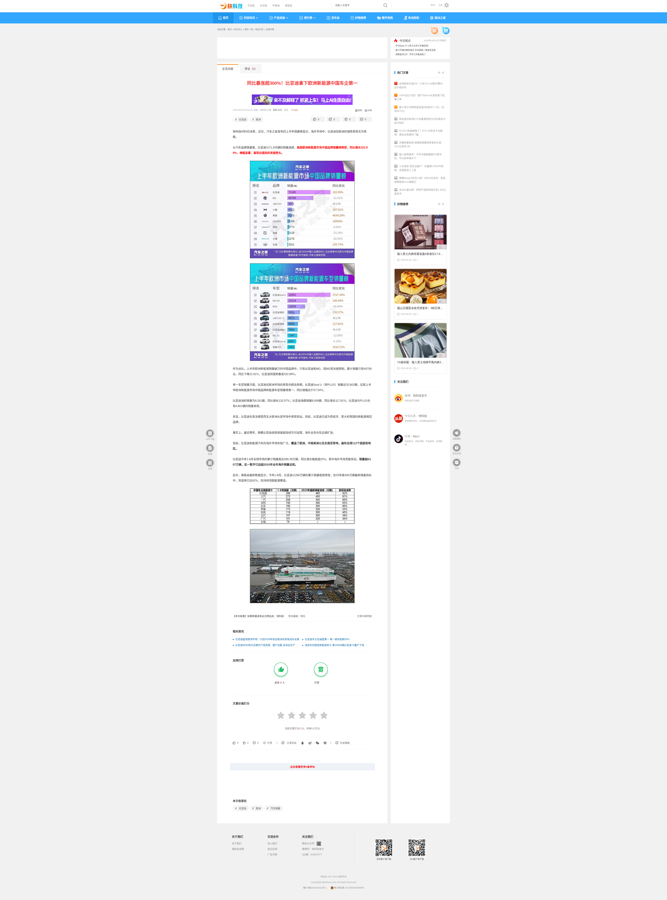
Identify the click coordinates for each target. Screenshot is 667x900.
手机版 (251, 5)
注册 (440, 5)
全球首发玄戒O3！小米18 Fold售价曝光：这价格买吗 (419, 85)
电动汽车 (259, 29)
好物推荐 (360, 17)
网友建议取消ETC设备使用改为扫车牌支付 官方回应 (419, 121)
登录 (433, 5)
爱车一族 (249, 29)
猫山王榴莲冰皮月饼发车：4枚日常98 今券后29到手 (420, 309)
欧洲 (256, 119)
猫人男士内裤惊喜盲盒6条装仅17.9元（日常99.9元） (419, 109)
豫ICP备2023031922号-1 (315, 888)
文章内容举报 (364, 616)
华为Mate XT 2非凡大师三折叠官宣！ (413, 46)
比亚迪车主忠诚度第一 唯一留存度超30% (327, 639)
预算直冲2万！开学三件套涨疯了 (411, 54)
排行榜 (308, 17)
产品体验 (279, 17)
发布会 (335, 17)
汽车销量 (273, 808)
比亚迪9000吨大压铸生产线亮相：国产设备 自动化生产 (265, 645)
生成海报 (345, 742)
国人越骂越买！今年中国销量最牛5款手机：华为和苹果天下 (418, 156)
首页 (225, 17)
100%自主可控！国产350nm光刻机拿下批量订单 (419, 97)
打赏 (269, 742)
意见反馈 (272, 849)
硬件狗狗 (387, 17)
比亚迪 (240, 119)
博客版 (288, 5)
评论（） (251, 68)
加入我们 (272, 843)
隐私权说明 (238, 849)
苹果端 (276, 5)
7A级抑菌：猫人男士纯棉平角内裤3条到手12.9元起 (420, 363)
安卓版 (263, 5)
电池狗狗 (413, 17)
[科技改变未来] (229, 5)
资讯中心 (238, 29)
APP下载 (210, 439)
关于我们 (237, 843)
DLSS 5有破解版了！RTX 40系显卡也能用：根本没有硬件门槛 (418, 132)
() (296, 110)
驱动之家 (440, 17)
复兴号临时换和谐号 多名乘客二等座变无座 (416, 50)
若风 (275, 110)
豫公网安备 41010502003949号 (349, 888)
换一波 (441, 73)
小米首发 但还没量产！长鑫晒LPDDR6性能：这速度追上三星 (418, 168)
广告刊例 (272, 854)
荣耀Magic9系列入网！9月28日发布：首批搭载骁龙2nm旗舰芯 (419, 180)
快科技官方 (318, 849)
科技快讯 (249, 17)
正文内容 (227, 68)
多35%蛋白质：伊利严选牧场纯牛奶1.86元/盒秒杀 (420, 191)
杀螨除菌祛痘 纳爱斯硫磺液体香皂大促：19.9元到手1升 (419, 144)
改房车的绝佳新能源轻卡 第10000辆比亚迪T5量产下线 (334, 645)
